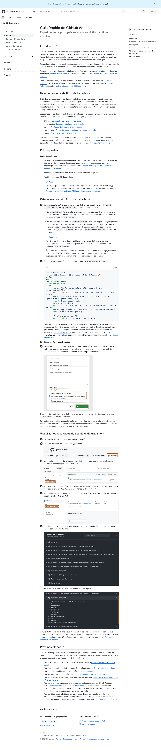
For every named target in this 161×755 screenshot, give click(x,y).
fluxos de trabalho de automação (68, 127)
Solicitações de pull (61, 168)
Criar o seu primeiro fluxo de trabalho (64, 199)
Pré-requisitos (49, 150)
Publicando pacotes (86, 671)
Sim (45, 721)
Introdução (18, 17)
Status (76, 739)
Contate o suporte (88, 724)
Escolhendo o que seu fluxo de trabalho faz (69, 686)
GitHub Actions (11, 23)
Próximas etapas (50, 647)
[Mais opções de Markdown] (150, 29)
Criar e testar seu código (104, 668)
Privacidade (67, 739)
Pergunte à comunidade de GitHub (94, 721)
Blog (107, 739)
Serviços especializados (95, 739)
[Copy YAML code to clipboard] (115, 267)
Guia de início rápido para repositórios (98, 165)
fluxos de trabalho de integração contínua (63, 121)
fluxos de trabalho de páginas (63, 133)
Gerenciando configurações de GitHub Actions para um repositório (74, 191)
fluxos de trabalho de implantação (70, 124)
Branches (47, 168)
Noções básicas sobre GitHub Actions (71, 86)
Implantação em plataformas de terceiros (87, 674)
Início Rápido (29, 17)
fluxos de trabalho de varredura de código (79, 130)
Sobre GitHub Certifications (106, 699)
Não (55, 721)
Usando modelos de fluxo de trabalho (64, 93)
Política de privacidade (47, 725)
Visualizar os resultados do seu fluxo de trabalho (71, 433)
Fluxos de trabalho (62, 332)
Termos (59, 739)
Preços (82, 739)
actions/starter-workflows (60, 74)
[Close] (155, 3)
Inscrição (154, 11)
